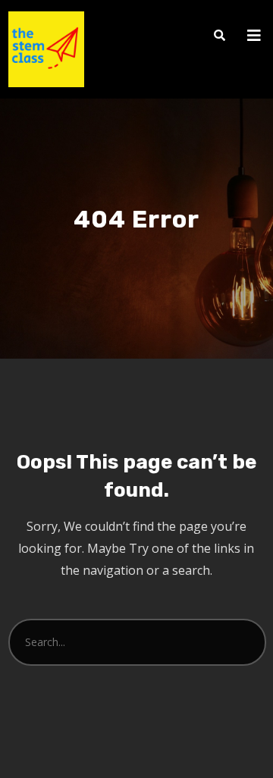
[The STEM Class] (46, 49)
